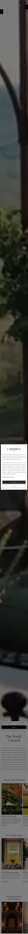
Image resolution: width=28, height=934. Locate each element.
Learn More (14, 486)
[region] (14, 467)
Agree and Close (14, 482)
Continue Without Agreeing (8, 477)
